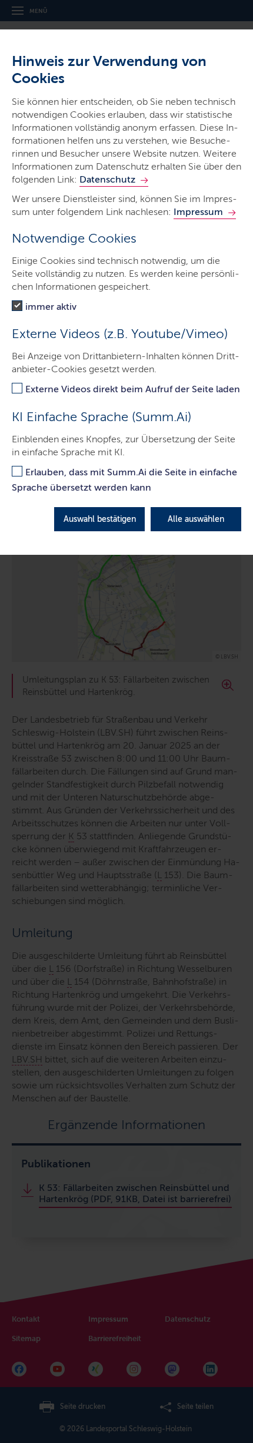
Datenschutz (107, 179)
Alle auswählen (196, 519)
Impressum (198, 211)
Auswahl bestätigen (100, 519)
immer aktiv (50, 306)
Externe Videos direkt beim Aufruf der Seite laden (132, 389)
